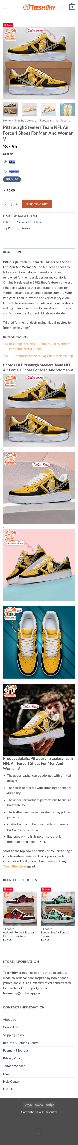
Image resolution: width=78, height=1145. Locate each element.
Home (7, 120)
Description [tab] (12, 251)
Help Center (11, 1081)
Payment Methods (16, 1050)
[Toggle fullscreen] (15, 1121)
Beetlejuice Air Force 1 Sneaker (55, 934)
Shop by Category (25, 120)
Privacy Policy (12, 1058)
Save (9, 24)
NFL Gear (36, 222)
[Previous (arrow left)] (4, 1138)
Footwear (46, 120)
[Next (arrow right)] (15, 1138)
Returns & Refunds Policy (20, 1043)
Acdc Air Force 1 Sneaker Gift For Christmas (18, 934)
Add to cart (37, 204)
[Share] (27, 1121)
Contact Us (11, 1027)
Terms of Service (14, 1066)
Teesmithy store (14, 866)
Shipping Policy (13, 1035)
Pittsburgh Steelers (19, 228)
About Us (9, 1019)
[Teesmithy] (39, 7)
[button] (5, 7)
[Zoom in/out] (4, 1121)
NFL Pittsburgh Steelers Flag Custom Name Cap (40, 356)
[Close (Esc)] (38, 1121)
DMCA (8, 1089)
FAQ (6, 1073)
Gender (8, 153)
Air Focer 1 (63, 120)
